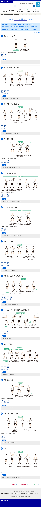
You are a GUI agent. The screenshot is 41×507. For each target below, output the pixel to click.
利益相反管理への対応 (14, 493)
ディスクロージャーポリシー (21, 490)
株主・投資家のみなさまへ (24, 3)
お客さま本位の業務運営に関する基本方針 (17, 491)
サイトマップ (13, 490)
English (33, 3)
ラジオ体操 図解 (16, 14)
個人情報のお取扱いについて (34, 493)
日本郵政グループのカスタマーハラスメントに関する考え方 (20, 496)
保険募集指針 (33, 491)
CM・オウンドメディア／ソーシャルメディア (18, 494)
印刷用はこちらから (35, 32)
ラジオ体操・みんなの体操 (8, 14)
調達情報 (29, 490)
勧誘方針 (27, 491)
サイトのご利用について (24, 493)
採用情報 (30, 3)
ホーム (2, 14)
